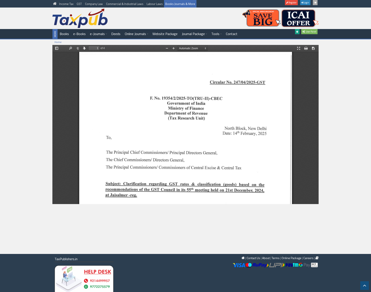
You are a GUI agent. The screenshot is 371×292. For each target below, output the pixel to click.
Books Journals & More (180, 4)
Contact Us (253, 258)
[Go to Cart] (315, 2)
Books (64, 33)
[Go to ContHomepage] (317, 258)
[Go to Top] (364, 285)
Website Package (165, 33)
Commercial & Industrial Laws (125, 4)
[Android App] (297, 31)
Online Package (291, 258)
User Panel (310, 31)
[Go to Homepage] (55, 4)
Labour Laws (154, 4)
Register (292, 2)
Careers (308, 258)
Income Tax (67, 4)
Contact (231, 33)
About (266, 258)
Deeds (115, 33)
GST (79, 4)
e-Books (79, 33)
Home (58, 42)
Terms (276, 258)
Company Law (94, 4)
